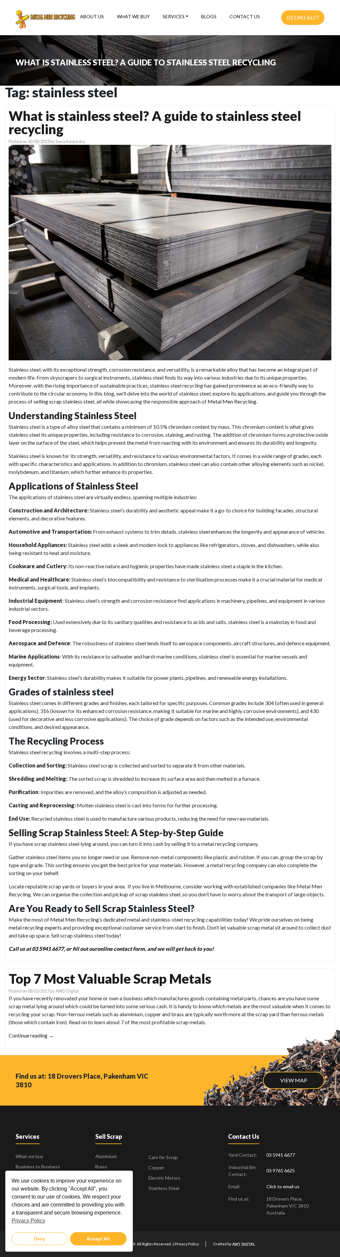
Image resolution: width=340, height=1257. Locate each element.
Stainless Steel (163, 1188)
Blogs (208, 16)
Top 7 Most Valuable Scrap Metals (110, 978)
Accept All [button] (98, 1238)
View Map (293, 1080)
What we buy (133, 16)
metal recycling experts (35, 927)
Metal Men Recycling (74, 919)
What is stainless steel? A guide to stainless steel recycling (155, 122)
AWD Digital (67, 991)
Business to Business (38, 1166)
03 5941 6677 (303, 17)
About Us (92, 16)
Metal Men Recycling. (232, 401)
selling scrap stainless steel (64, 401)
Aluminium (106, 1156)
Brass (101, 1166)
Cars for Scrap (163, 1157)
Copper (156, 1167)
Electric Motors (164, 1178)
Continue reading (31, 1035)
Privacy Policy (187, 1243)
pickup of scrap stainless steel (146, 894)
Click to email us (282, 1186)
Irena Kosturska (70, 141)
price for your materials (155, 865)
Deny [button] (39, 1238)
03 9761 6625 (280, 1170)
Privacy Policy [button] (28, 1220)
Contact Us (244, 16)
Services (174, 16)
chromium (179, 426)
